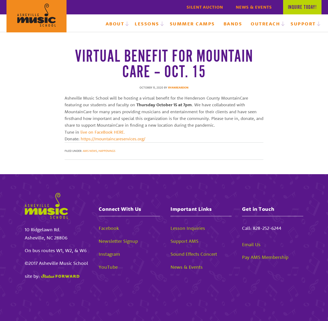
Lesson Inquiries (187, 228)
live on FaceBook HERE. (102, 132)
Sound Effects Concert (193, 254)
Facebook (109, 228)
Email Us (251, 244)
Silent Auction (205, 7)
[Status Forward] (60, 276)
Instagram (109, 254)
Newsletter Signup (118, 241)
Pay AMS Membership (265, 257)
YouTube (108, 267)
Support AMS (184, 241)
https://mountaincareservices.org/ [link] (113, 139)
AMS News (90, 151)
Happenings (106, 151)
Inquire (302, 7)
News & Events (254, 7)
